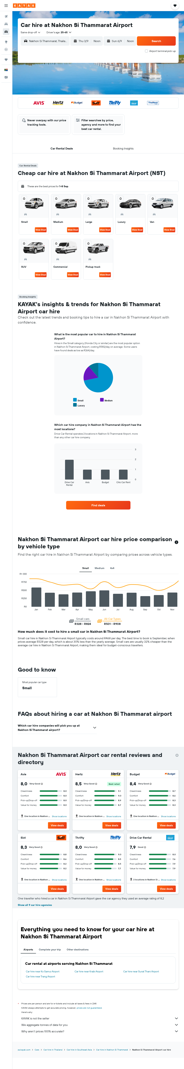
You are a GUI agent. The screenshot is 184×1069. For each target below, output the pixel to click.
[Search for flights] (6, 16)
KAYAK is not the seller (35, 1018)
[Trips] (6, 59)
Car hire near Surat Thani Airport (141, 971)
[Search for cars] (6, 31)
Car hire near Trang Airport (40, 976)
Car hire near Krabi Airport (89, 971)
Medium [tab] (99, 568)
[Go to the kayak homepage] (24, 5)
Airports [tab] (28, 949)
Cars (37, 1049)
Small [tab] (85, 568)
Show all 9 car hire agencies (35, 905)
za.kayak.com (24, 1049)
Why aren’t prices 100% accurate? (42, 1031)
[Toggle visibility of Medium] (106, 400)
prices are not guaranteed (89, 1007)
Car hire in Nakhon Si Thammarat (112, 1049)
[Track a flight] (6, 49)
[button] (6, 6)
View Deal (41, 229)
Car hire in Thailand (52, 1049)
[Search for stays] (6, 24)
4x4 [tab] (112, 568)
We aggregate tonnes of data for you (44, 1025)
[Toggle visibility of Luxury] (79, 405)
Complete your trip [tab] (50, 949)
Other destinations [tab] (78, 949)
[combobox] (31, 32)
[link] (98, 505)
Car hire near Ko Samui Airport (42, 971)
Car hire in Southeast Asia (79, 1049)
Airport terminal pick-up (162, 51)
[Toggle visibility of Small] (78, 400)
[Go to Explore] (6, 41)
